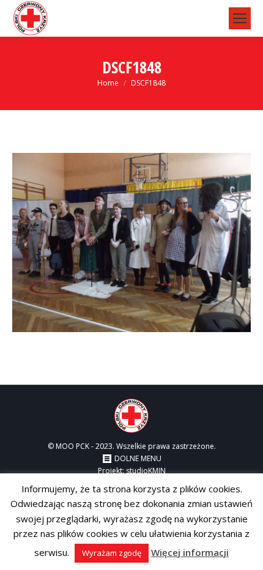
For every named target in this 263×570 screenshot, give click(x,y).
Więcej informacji (190, 552)
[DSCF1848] (131, 242)
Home (108, 83)
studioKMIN (146, 470)
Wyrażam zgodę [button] (111, 552)
